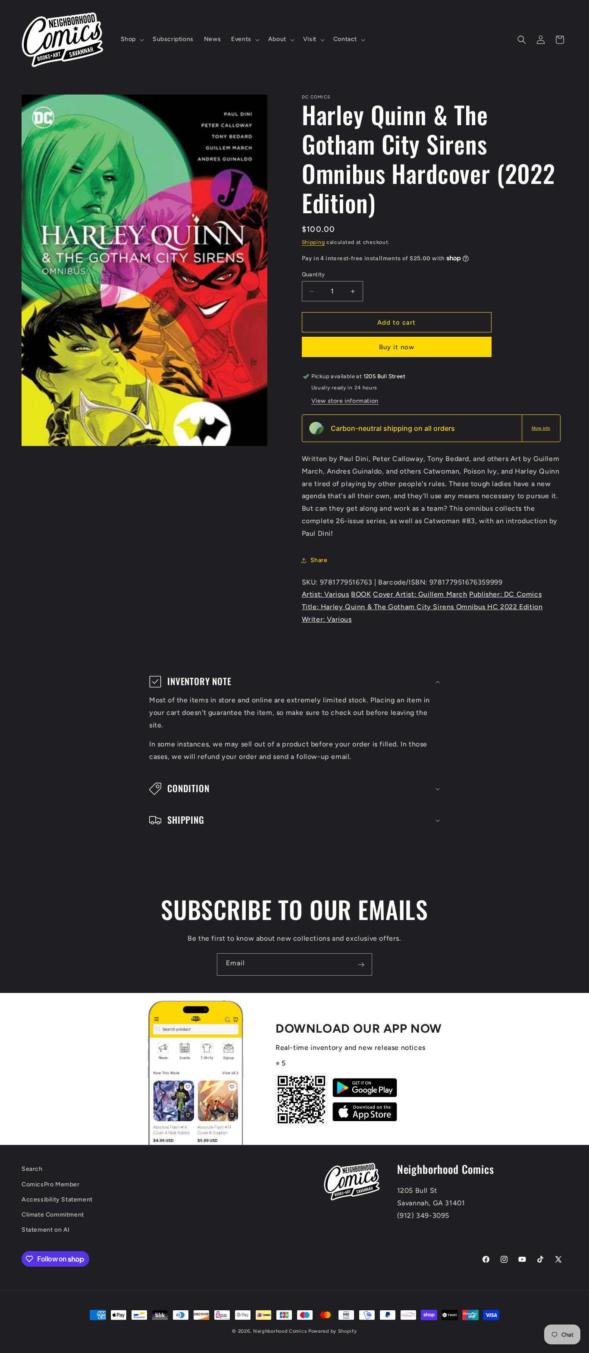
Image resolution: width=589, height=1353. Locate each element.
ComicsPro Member (51, 1184)
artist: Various (325, 594)
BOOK (361, 594)
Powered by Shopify (332, 1331)
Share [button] (319, 560)
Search (32, 1169)
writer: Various (327, 619)
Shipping (313, 242)
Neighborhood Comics (280, 1331)
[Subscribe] (361, 964)
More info (541, 428)
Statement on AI (46, 1229)
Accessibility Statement (57, 1199)
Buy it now (396, 347)
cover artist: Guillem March (420, 594)
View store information (345, 401)
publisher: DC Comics (505, 594)
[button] (131, 39)
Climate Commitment (53, 1214)
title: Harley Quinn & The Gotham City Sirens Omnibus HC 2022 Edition (422, 607)
